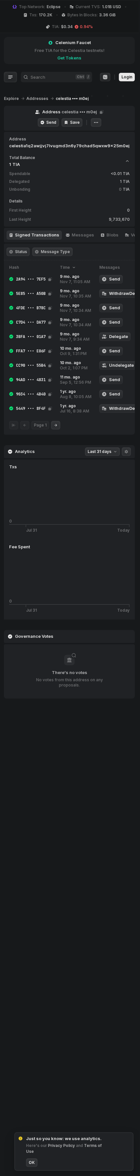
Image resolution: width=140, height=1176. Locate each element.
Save (75, 122)
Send (51, 122)
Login (126, 76)
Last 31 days (99, 451)
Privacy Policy (62, 1145)
